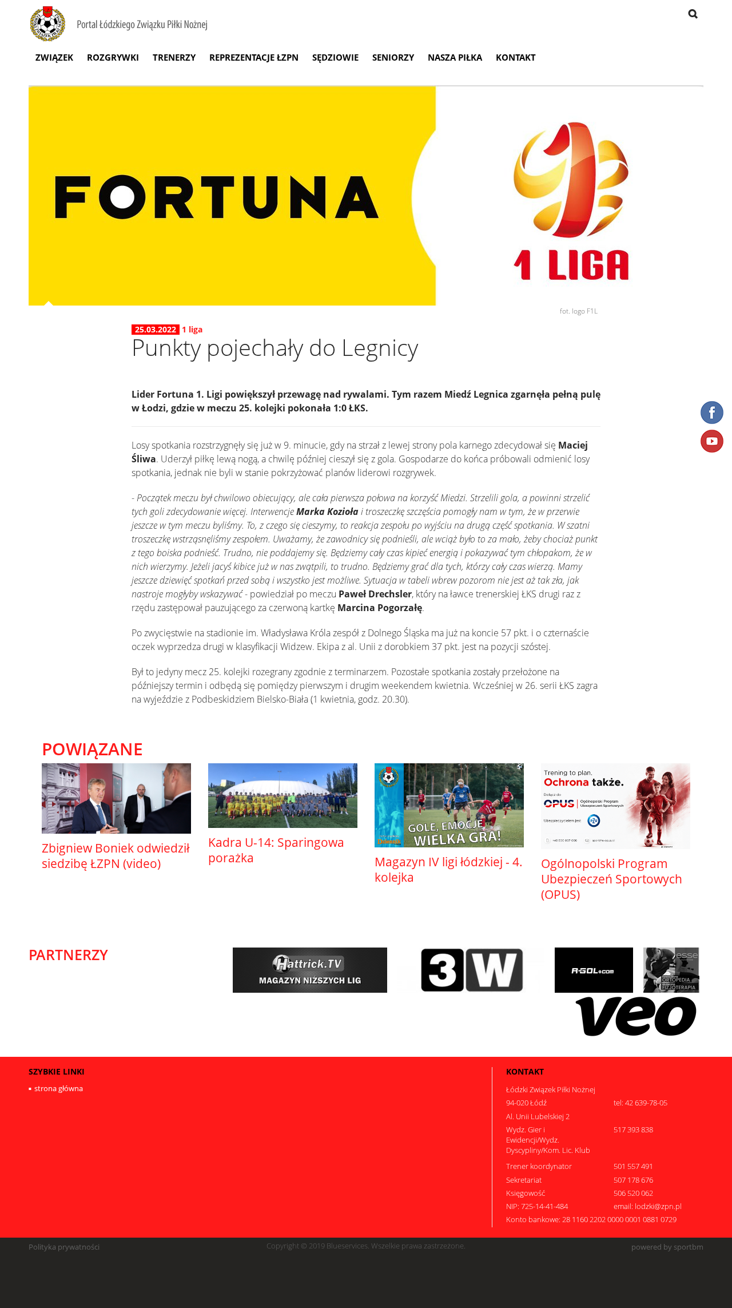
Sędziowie (335, 57)
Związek (54, 57)
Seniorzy (393, 57)
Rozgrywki (113, 57)
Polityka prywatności (64, 1247)
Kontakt (516, 57)
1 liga (192, 329)
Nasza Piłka (455, 57)
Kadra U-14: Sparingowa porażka (276, 850)
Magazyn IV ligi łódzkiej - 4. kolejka (449, 869)
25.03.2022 (155, 329)
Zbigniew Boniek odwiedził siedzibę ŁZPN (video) (115, 855)
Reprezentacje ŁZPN (254, 57)
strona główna (58, 1088)
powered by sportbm (667, 1247)
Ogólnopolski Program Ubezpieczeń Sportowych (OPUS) (611, 879)
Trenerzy (174, 57)
